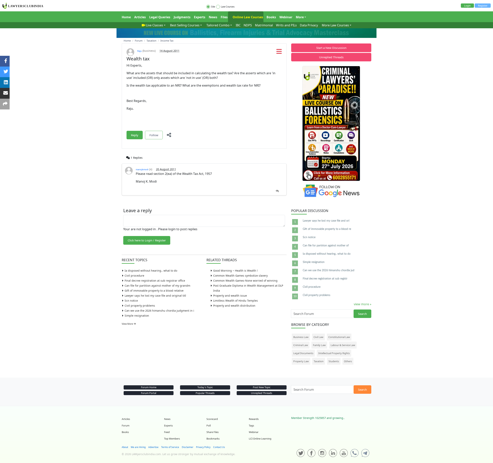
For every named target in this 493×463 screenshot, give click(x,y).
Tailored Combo (218, 25)
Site (213, 6)
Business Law (301, 337)
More (300, 17)
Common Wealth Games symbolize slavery (240, 275)
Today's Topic (205, 387)
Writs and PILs (286, 25)
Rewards (254, 419)
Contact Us (219, 447)
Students (334, 361)
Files (224, 17)
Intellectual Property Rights (334, 353)
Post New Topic (261, 387)
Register (482, 5)
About (125, 447)
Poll (208, 425)
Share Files (212, 432)
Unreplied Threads (331, 57)
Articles (140, 17)
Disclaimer (187, 447)
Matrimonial (264, 25)
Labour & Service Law (343, 345)
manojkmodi (142, 169)
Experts (199, 17)
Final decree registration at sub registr (325, 278)
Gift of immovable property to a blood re (327, 229)
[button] (279, 52)
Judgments (182, 17)
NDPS (248, 25)
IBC (238, 25)
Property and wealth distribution (234, 305)
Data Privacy (309, 25)
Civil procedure (134, 275)
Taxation (319, 361)
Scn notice (131, 300)
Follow (153, 135)
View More (128, 323)
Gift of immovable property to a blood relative (154, 290)
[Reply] (277, 191)
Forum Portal (148, 393)
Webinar (285, 17)
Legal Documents (303, 353)
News (213, 17)
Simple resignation (137, 315)
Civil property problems (140, 305)
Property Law (301, 361)
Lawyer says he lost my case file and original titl (155, 295)
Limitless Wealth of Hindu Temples (235, 300)
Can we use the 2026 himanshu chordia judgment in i (159, 310)
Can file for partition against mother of (326, 245)
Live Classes (154, 25)
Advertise (153, 447)
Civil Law (318, 337)
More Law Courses (335, 25)
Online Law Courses (247, 17)
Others (348, 361)
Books (271, 17)
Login (467, 5)
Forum (125, 425)
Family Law (319, 345)
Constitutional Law (339, 337)
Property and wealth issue (230, 295)
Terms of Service (170, 447)
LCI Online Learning (260, 438)
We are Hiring (138, 447)
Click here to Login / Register (147, 240)
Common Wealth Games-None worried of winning (245, 280)
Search (362, 314)
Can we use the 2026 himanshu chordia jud (328, 270)
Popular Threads (205, 393)
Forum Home (148, 387)
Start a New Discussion (331, 48)
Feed (167, 432)
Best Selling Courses (185, 25)
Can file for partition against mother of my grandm (157, 285)
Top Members (172, 438)
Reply (134, 135)
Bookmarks (213, 438)
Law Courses (228, 6)
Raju (139, 50)
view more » (362, 304)
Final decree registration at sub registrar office (155, 280)
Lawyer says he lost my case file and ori (326, 220)
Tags (251, 425)
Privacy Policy (203, 447)
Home (126, 17)
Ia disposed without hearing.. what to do (151, 270)
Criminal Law (300, 345)
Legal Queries (159, 17)
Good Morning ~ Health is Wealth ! (235, 270)
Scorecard (212, 419)
